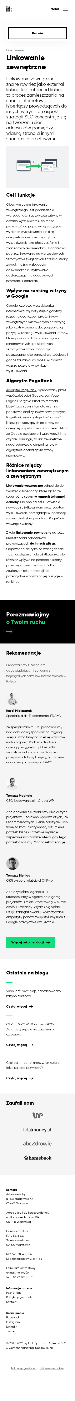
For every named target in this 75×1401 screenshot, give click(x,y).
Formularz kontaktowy (20, 1268)
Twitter (10, 1331)
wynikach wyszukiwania (24, 232)
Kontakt (11, 1302)
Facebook (13, 1317)
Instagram (13, 1322)
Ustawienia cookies (52, 1368)
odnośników (18, 128)
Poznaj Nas (13, 1293)
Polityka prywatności (19, 1297)
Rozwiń (37, 33)
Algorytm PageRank (21, 390)
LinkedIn (11, 1326)
